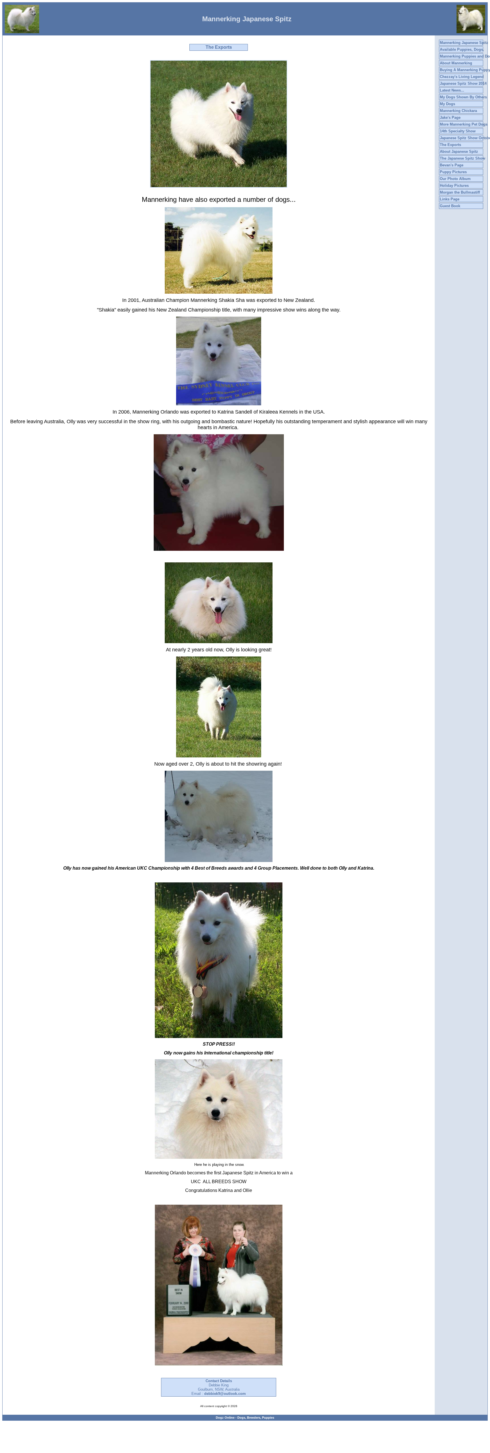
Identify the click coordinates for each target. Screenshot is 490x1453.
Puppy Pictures (453, 172)
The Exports (450, 145)
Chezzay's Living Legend (462, 77)
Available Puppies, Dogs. (462, 49)
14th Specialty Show (458, 131)
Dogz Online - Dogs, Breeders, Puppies (245, 1417)
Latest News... (452, 90)
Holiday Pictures (454, 185)
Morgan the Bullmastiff (460, 192)
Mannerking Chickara (458, 111)
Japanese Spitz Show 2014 (463, 83)
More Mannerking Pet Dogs (463, 124)
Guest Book (450, 206)
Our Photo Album (455, 179)
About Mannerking (456, 63)
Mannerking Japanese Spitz (464, 43)
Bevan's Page (451, 165)
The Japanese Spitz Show (462, 158)
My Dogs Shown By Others (463, 97)
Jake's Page (450, 117)
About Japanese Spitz (459, 151)
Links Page (449, 199)
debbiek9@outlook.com (225, 1393)
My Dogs (447, 104)
